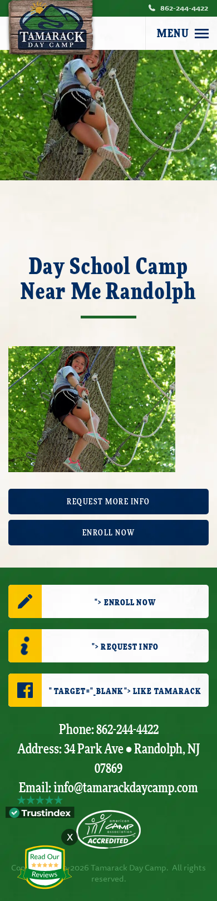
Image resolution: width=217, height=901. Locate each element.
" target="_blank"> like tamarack (125, 691)
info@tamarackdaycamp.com (125, 788)
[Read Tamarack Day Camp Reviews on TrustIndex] (40, 811)
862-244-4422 (184, 7)
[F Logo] (108, 829)
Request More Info (108, 502)
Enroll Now (108, 533)
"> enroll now (125, 603)
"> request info (125, 647)
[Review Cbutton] (44, 867)
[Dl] (202, 33)
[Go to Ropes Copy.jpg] (91, 407)
